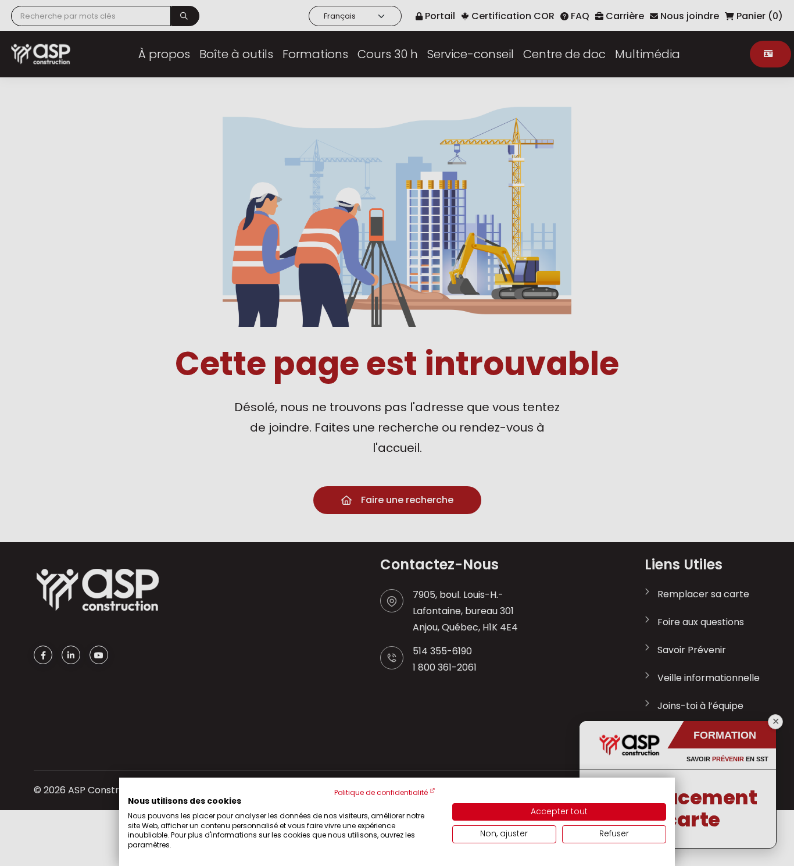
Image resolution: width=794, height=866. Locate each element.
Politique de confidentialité (381, 792)
